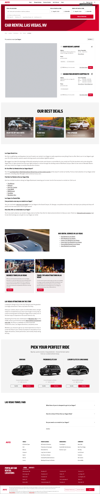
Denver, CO (62, 476)
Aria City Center (12, 187)
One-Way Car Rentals (45, 455)
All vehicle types (26, 444)
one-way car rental (22, 204)
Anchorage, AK (26, 474)
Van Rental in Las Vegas (68, 236)
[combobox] (29, 11)
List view (90, 39)
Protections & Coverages (46, 447)
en (83, 2)
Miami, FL (80, 479)
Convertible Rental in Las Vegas (70, 244)
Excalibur (10, 193)
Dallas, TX (62, 474)
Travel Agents (62, 444)
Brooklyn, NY (44, 471)
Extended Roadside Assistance (47, 457)
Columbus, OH (63, 471)
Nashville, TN (81, 482)
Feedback (80, 455)
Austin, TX (25, 479)
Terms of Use (31, 492)
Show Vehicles (81, 16)
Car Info (16, 386)
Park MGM (11, 189)
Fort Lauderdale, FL (64, 479)
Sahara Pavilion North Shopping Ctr (76, 74)
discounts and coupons (84, 213)
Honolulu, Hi (62, 482)
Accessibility (80, 460)
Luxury (24, 460)
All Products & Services (46, 444)
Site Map (80, 449)
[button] (19, 127)
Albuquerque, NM (26, 471)
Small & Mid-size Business (65, 447)
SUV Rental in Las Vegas (68, 238)
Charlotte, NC (44, 476)
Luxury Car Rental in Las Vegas (70, 240)
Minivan (24, 449)
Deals (62, 2)
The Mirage (11, 183)
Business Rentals (47, 2)
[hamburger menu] (94, 2)
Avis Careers (80, 457)
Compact (25, 452)
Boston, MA (25, 482)
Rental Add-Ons (44, 449)
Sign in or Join (89, 2)
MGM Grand (11, 191)
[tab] (26, 467)
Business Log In (62, 449)
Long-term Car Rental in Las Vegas (71, 242)
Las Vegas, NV (81, 474)
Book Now (28, 386)
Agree (90, 489)
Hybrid (24, 455)
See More (48, 428)
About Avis (80, 444)
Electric (24, 457)
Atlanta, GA (25, 476)
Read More (10, 289)
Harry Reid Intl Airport (71, 47)
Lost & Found (81, 452)
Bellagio (10, 185)
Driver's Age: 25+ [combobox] (10, 17)
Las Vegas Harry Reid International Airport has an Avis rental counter (30, 172)
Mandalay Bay (12, 195)
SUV (23, 447)
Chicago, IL (43, 479)
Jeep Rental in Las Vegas (68, 246)
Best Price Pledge (82, 447)
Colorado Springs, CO (45, 482)
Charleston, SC (44, 474)
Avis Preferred (56, 2)
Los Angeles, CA (81, 476)
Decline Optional (80, 489)
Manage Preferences (70, 489)
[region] (50, 489)
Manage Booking (37, 2)
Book (30, 2)
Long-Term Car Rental (46, 452)
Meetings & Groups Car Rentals (47, 460)
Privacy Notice (12, 492)
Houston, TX (81, 471)
